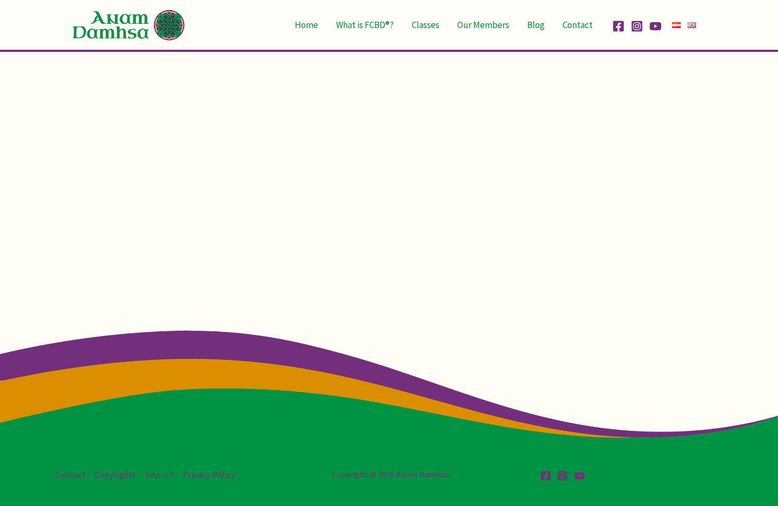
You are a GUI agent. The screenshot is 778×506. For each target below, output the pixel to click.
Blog (536, 25)
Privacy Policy (209, 475)
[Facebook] (618, 26)
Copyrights (115, 475)
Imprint (159, 475)
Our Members (483, 25)
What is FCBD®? (365, 25)
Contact (578, 25)
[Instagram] (637, 26)
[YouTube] (655, 26)
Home (306, 25)
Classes (425, 25)
